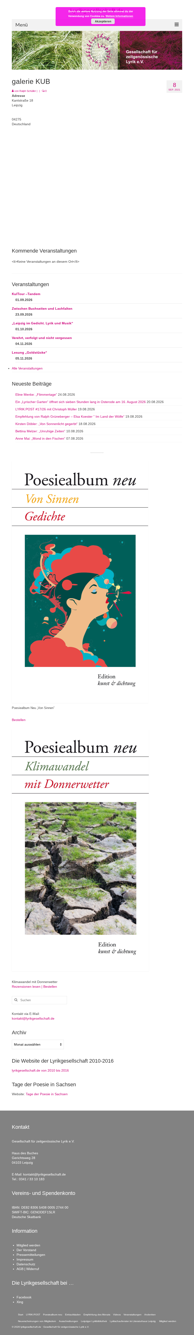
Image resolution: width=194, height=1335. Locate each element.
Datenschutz (26, 1264)
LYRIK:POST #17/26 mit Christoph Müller (46, 409)
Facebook (24, 1297)
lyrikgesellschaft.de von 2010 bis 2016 (40, 1070)
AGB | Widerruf (28, 1269)
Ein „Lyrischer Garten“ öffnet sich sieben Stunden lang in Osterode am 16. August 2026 (80, 402)
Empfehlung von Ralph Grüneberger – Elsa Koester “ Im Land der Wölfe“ (69, 416)
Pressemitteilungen (31, 1255)
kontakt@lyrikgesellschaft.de (33, 1018)
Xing (20, 1302)
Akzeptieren (103, 21)
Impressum (25, 1259)
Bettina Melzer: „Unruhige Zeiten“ (40, 431)
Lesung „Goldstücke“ (29, 352)
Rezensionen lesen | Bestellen (34, 986)
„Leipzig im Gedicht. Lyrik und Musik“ (42, 323)
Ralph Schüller (27, 91)
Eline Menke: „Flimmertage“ (36, 394)
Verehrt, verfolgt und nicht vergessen (42, 338)
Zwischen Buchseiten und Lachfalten (42, 308)
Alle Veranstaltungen (27, 368)
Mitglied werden (28, 1245)
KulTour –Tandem (26, 294)
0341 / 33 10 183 (31, 1179)
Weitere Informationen (119, 16)
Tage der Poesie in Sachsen (47, 1094)
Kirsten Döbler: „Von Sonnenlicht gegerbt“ (46, 424)
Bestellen (19, 720)
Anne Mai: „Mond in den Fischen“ (40, 438)
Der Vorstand (26, 1250)
